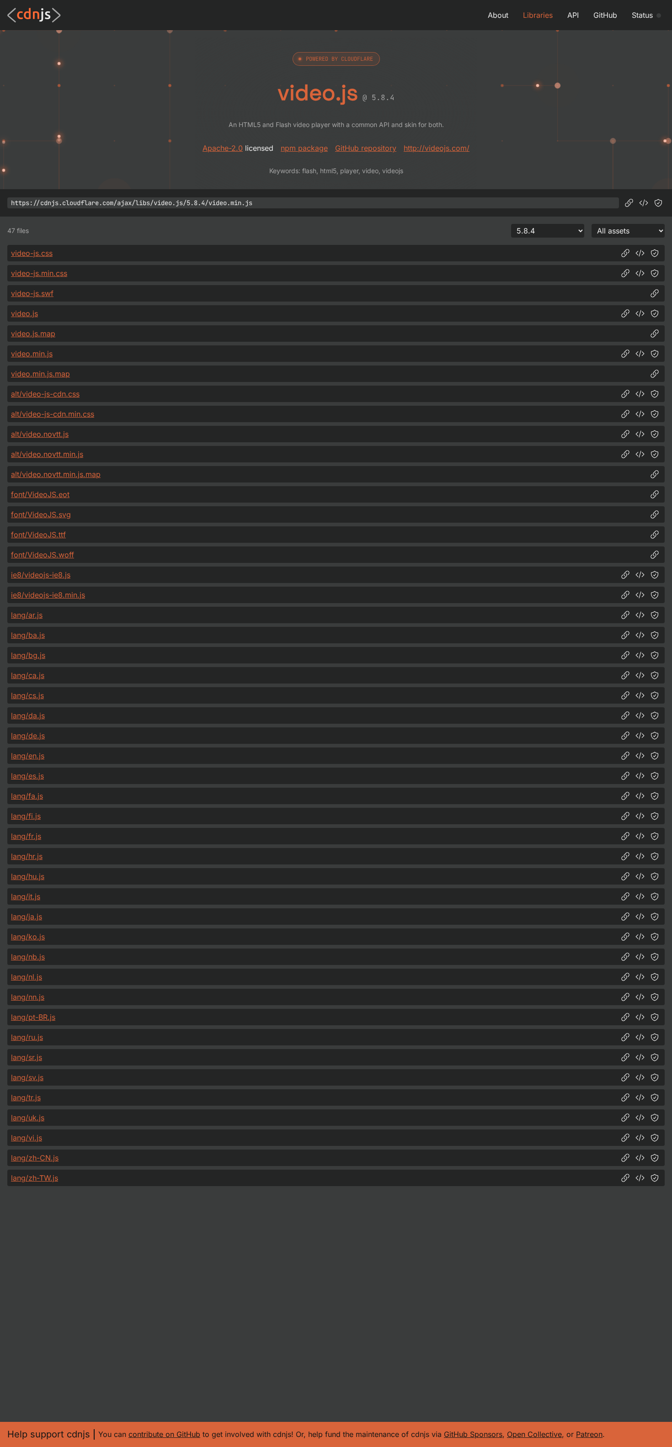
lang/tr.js (26, 1097)
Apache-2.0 (223, 148)
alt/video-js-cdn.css (45, 394)
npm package (304, 148)
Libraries (538, 15)
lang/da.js (28, 715)
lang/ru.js (27, 1037)
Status (642, 15)
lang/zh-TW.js (34, 1178)
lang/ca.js (27, 675)
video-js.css (32, 253)
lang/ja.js (26, 916)
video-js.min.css (39, 273)
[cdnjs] (34, 15)
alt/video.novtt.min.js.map (56, 474)
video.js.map (33, 333)
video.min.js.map (40, 374)
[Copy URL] (629, 202)
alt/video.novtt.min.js (47, 454)
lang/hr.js (27, 856)
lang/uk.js (27, 1117)
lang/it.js (25, 896)
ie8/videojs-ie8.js (40, 575)
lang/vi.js (26, 1138)
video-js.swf (32, 293)
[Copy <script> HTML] (643, 202)
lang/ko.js (28, 937)
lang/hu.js (27, 876)
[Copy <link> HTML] (640, 253)
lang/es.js (27, 776)
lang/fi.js (26, 816)
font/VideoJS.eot (40, 494)
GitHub (605, 15)
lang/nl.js (26, 977)
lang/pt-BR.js (33, 1017)
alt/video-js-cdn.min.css (52, 414)
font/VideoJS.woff (42, 555)
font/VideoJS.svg (41, 514)
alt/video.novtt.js (40, 434)
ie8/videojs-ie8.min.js (48, 595)
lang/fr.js (26, 836)
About (498, 15)
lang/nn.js (27, 997)
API (573, 15)
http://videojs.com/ (436, 148)
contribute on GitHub (164, 1434)
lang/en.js (27, 756)
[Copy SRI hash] (658, 202)
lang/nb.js (28, 957)
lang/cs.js (27, 695)
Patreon (589, 1434)
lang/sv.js (27, 1077)
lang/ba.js (28, 635)
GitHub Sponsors (473, 1434)
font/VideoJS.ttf (38, 534)
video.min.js (32, 354)
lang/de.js (28, 735)
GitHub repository (365, 148)
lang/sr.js (26, 1057)
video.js (24, 313)
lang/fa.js (27, 796)
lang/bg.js (28, 655)
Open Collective (534, 1434)
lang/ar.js (27, 615)
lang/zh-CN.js (35, 1158)
